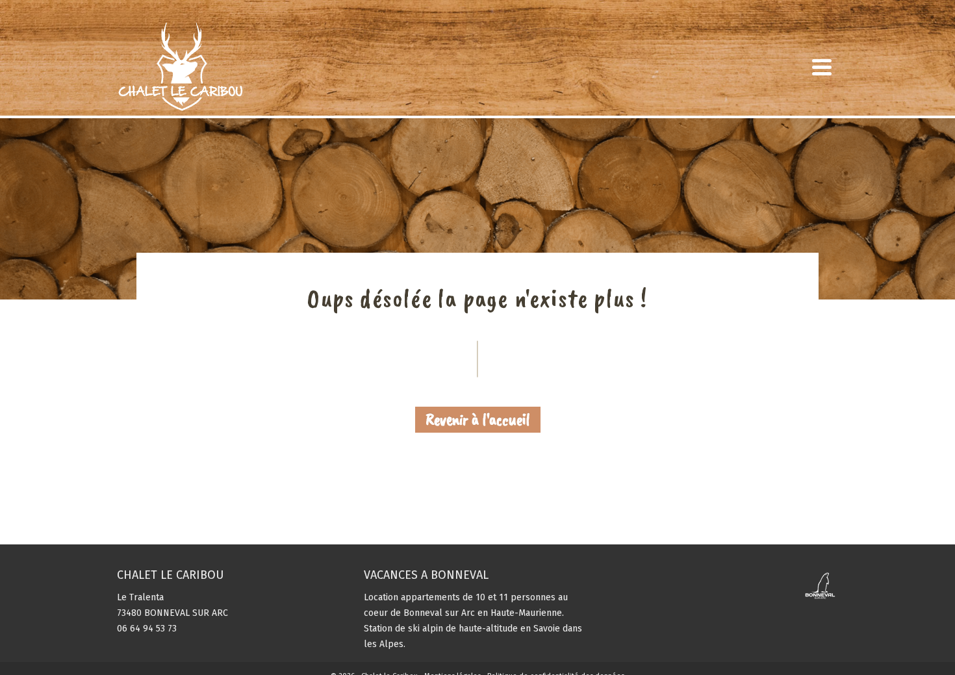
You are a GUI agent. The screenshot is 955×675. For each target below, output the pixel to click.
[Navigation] (822, 67)
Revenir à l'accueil (478, 419)
